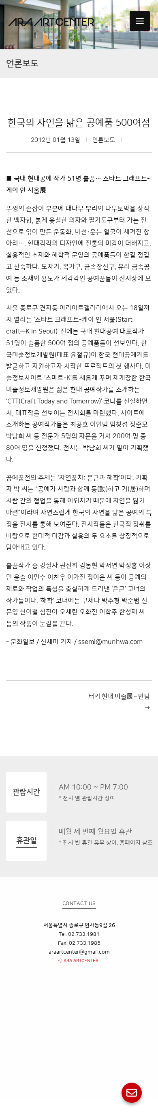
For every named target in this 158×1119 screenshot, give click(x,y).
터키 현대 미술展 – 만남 (119, 702)
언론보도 (103, 140)
